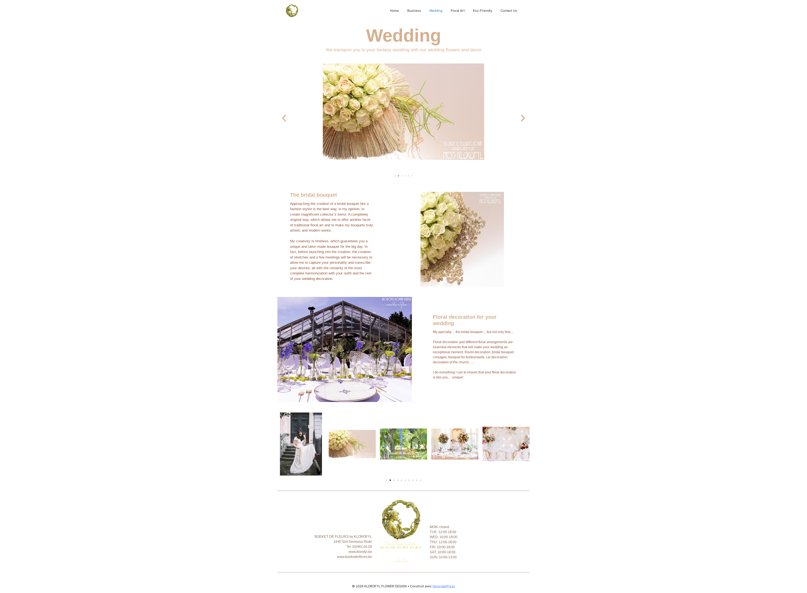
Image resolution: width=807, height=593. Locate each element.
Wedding (435, 11)
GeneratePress (444, 586)
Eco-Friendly (482, 11)
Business (414, 11)
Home (394, 11)
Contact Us (509, 11)
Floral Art (458, 11)
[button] (284, 118)
